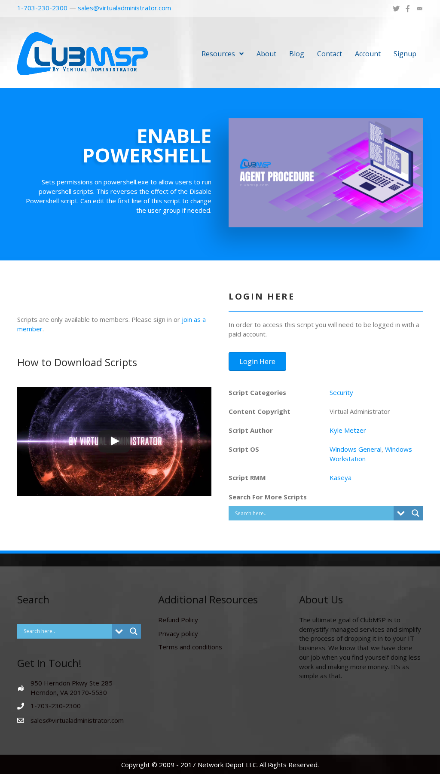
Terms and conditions (190, 646)
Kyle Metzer (348, 430)
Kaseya (340, 477)
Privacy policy (178, 633)
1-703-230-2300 (42, 7)
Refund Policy (178, 619)
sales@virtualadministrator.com (124, 7)
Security (341, 392)
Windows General (356, 449)
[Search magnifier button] (415, 513)
